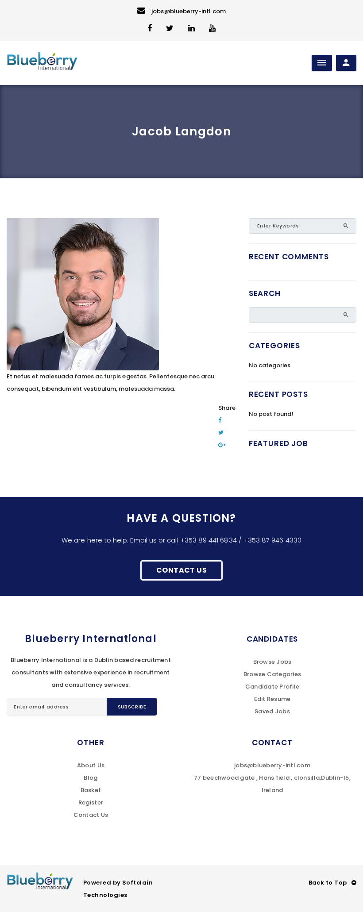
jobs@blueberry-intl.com (188, 11)
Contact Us (181, 570)
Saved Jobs (272, 711)
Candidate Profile (272, 686)
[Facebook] (219, 420)
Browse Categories (272, 674)
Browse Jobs (272, 662)
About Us (90, 765)
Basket (91, 790)
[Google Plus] (222, 445)
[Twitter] (221, 432)
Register (90, 802)
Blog (90, 777)
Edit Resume (272, 699)
